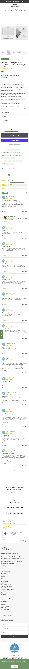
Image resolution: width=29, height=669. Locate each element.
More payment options (14, 144)
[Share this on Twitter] (2, 168)
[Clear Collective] (14, 5)
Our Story (3, 573)
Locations (3, 591)
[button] (4, 209)
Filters (4, 116)
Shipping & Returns (7, 124)
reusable (3, 163)
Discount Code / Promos (7, 592)
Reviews (3, 583)
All (17, 9)
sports (8, 163)
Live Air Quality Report (6, 587)
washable (12, 163)
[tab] (5, 193)
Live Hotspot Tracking (6, 584)
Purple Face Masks (19, 155)
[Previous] (3, 31)
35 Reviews (10, 68)
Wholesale (3, 607)
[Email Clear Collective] (5, 566)
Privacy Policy (4, 601)
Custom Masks (5, 581)
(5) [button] (8, 184)
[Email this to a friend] (13, 168)
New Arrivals (4, 155)
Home (12, 9)
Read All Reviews (7, 522)
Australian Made (5, 609)
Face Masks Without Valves (7, 152)
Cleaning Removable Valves (7, 579)
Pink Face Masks (11, 155)
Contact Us (4, 575)
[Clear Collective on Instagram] (3, 566)
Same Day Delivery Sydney (7, 589)
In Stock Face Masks (17, 152)
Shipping (3, 604)
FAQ (2, 578)
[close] (27, 1)
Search (3, 576)
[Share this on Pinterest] (9, 168)
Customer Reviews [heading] (7, 520)
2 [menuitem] (14, 470)
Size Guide (5, 112)
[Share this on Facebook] (6, 168)
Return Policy (4, 603)
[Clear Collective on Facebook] (2, 566)
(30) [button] (8, 182)
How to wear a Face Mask (7, 611)
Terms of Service (5, 606)
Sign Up (14, 636)
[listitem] (13, 533)
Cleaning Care (6, 120)
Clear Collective (16, 655)
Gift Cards (3, 594)
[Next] (25, 31)
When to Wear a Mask (6, 586)
